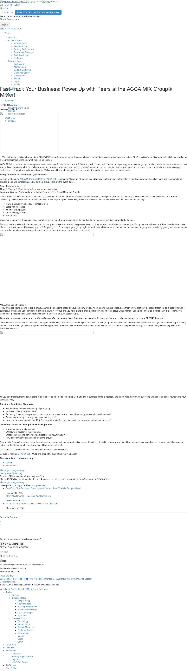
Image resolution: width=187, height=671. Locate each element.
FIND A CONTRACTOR (12, 543)
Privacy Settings (36, 578)
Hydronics (18, 58)
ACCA (41, 476)
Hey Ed (11, 110)
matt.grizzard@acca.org (11, 473)
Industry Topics (15, 40)
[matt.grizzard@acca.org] (12, 469)
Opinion (11, 37)
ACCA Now (10, 88)
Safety (17, 84)
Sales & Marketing (22, 69)
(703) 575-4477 (7, 575)
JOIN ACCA (7, 12)
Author (9, 462)
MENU (5, 24)
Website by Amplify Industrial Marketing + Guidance (24, 589)
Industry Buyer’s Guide (18, 107)
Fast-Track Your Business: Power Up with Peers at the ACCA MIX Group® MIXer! (43, 488)
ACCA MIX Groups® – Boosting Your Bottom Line (28, 495)
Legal (16, 81)
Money (17, 78)
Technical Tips (20, 46)
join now (4, 551)
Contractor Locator (83, 578)
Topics (8, 33)
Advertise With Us (65, 578)
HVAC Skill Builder (16, 113)
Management (20, 66)
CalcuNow (13, 104)
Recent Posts (12, 465)
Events (13, 517)
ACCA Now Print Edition (10, 119)
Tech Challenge (21, 55)
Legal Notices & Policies (11, 578)
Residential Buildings (23, 52)
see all (41, 485)
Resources (9, 100)
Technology (19, 63)
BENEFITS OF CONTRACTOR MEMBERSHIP (38, 12)
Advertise (9, 94)
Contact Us (50, 578)
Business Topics (15, 60)
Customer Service (22, 72)
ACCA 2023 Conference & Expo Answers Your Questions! (32, 503)
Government (20, 75)
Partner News (20, 43)
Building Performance (24, 49)
